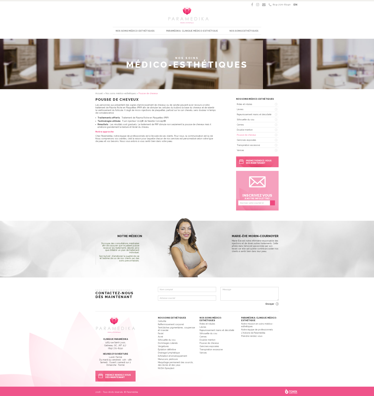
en (295, 4)
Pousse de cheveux (246, 135)
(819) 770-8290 (115, 348)
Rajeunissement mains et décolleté (254, 114)
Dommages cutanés (168, 343)
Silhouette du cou (245, 119)
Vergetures (163, 346)
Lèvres (240, 109)
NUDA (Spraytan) (166, 368)
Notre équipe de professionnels (257, 329)
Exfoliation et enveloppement (172, 356)
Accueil (99, 93)
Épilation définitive (167, 349)
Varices (240, 150)
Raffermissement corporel (171, 324)
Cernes (240, 125)
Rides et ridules (244, 104)
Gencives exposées (246, 140)
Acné (160, 336)
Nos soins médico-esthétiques (135, 31)
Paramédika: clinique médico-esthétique (192, 31)
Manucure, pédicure (168, 359)
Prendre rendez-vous (251, 336)
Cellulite (162, 321)
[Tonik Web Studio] (291, 391)
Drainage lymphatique (169, 353)
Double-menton (245, 130)
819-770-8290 (282, 4)
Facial (160, 333)
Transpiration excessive (248, 145)
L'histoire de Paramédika (253, 333)
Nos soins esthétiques (244, 31)
